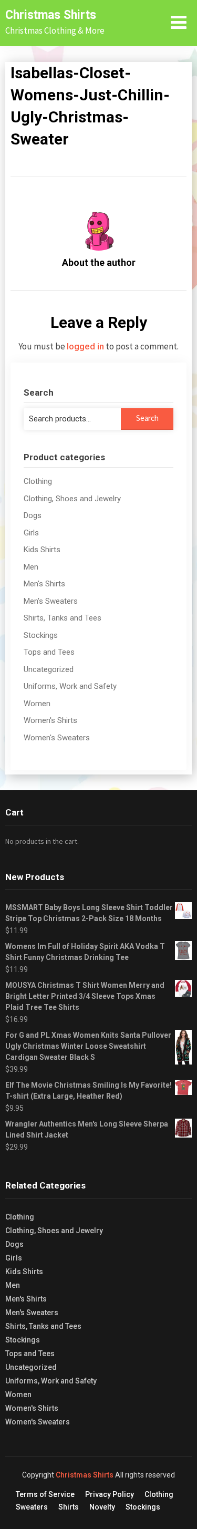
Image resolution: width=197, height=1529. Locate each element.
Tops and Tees (49, 652)
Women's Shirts (50, 720)
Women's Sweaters (57, 737)
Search (147, 418)
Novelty (102, 1507)
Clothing (38, 481)
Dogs (33, 515)
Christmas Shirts (50, 15)
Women (37, 703)
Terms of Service (45, 1494)
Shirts (68, 1507)
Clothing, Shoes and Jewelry (72, 498)
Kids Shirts (42, 549)
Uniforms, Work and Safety (70, 686)
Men (31, 567)
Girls (31, 533)
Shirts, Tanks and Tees (62, 618)
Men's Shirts (44, 583)
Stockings (41, 635)
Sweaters (32, 1507)
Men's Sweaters (51, 601)
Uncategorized (49, 669)
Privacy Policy (109, 1494)
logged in (85, 346)
